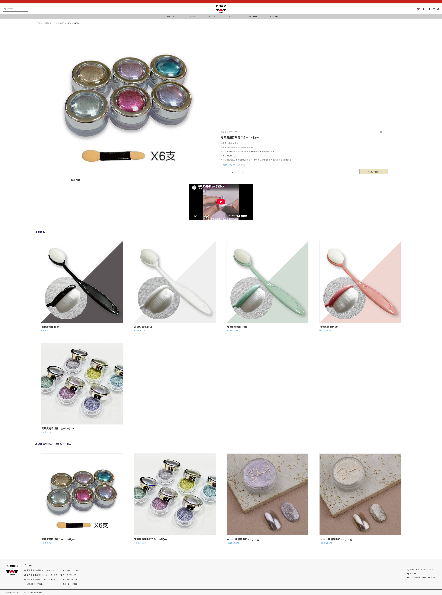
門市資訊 (212, 16)
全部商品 (168, 16)
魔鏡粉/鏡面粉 (74, 23)
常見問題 (274, 16)
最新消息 (191, 16)
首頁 (38, 23)
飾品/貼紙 (60, 23)
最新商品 (48, 23)
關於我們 (233, 16)
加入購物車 (375, 172)
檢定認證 (253, 16)
